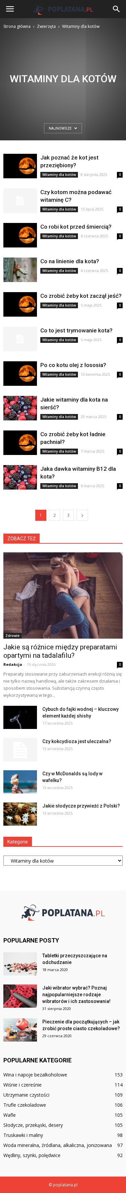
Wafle (9, 1115)
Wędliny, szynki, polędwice (31, 1155)
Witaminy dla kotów (59, 174)
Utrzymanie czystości (26, 1095)
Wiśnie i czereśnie (22, 1085)
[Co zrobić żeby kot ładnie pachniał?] (20, 442)
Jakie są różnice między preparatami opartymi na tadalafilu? (60, 651)
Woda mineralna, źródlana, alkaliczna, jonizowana (57, 1145)
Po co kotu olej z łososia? (73, 365)
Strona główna (17, 26)
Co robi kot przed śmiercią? (76, 226)
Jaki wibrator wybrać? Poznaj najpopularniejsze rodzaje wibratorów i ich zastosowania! (76, 994)
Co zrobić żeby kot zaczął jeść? (81, 295)
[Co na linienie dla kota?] (20, 270)
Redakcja (12, 664)
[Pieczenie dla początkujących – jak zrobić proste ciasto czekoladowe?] (20, 1030)
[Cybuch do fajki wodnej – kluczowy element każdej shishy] (20, 717)
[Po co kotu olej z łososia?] (20, 373)
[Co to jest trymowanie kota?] (20, 339)
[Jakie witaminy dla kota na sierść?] (20, 408)
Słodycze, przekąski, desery (33, 1125)
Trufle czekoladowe (24, 1105)
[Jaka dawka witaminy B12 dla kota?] (20, 477)
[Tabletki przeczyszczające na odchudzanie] (20, 963)
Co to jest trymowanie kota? (76, 330)
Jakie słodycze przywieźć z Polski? (81, 806)
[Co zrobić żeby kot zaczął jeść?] (20, 304)
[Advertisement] (63, 96)
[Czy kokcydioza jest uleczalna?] (20, 750)
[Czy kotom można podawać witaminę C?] (20, 200)
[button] (116, 9)
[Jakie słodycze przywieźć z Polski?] (20, 814)
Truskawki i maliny (23, 1135)
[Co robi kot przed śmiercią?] (20, 235)
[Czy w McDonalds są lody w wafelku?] (20, 781)
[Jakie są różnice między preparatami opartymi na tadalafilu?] (63, 595)
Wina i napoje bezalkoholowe (35, 1074)
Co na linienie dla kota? (69, 261)
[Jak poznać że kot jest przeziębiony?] (20, 166)
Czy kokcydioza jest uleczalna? (76, 741)
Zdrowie (12, 635)
